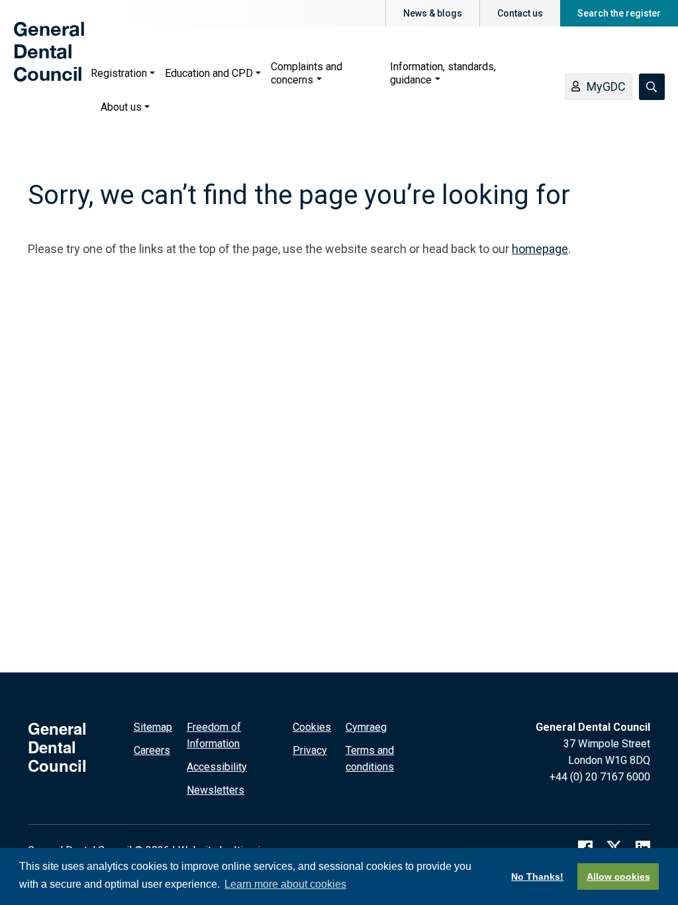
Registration (119, 73)
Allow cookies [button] (618, 876)
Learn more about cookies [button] (285, 884)
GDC (34, 61)
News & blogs (432, 13)
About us (121, 107)
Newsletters (215, 790)
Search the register (619, 13)
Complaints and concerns (306, 73)
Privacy (310, 750)
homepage (540, 249)
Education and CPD (209, 73)
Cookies (312, 727)
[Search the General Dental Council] (652, 87)
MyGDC (606, 86)
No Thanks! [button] (537, 876)
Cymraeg (366, 727)
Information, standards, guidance (443, 73)
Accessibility (217, 767)
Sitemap (153, 727)
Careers (152, 750)
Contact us (520, 13)
